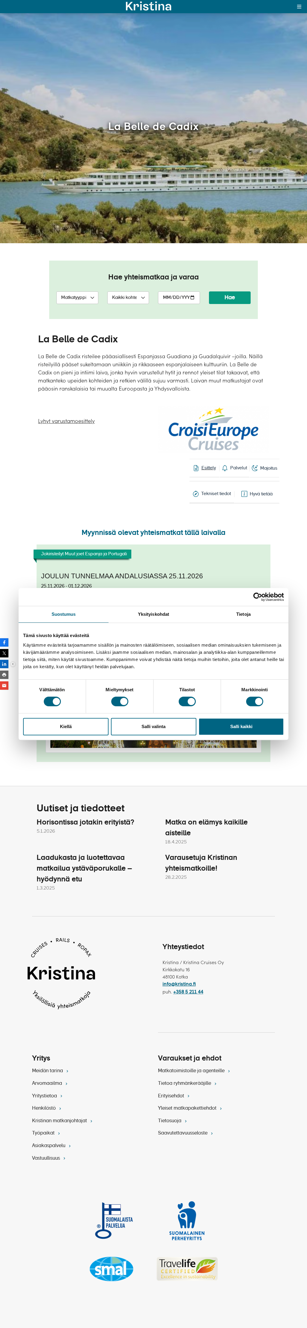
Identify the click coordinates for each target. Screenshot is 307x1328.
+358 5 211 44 (188, 992)
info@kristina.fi (179, 984)
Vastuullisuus (46, 1158)
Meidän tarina (48, 1071)
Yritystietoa (45, 1096)
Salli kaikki (241, 726)
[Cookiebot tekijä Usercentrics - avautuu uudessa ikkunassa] (257, 596)
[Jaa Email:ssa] (4, 685)
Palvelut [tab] (238, 468)
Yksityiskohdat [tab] (153, 614)
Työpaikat (44, 1133)
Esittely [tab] (208, 468)
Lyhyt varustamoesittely (66, 421)
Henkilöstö (44, 1108)
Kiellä (66, 726)
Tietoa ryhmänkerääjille (185, 1083)
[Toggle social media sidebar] (13, 664)
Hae (230, 297)
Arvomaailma (47, 1083)
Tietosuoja (170, 1121)
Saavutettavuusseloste (183, 1133)
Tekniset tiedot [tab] (216, 493)
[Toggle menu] (299, 6)
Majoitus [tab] (268, 468)
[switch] (119, 701)
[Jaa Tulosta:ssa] (4, 675)
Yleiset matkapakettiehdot (188, 1108)
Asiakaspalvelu (49, 1146)
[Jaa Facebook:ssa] (4, 642)
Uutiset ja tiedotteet (80, 808)
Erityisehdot (171, 1096)
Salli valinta (153, 726)
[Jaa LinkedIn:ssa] (4, 664)
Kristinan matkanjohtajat (60, 1121)
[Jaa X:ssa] (4, 653)
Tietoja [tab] (243, 614)
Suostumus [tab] (64, 614)
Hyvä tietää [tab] (261, 493)
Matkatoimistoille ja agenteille (192, 1071)
